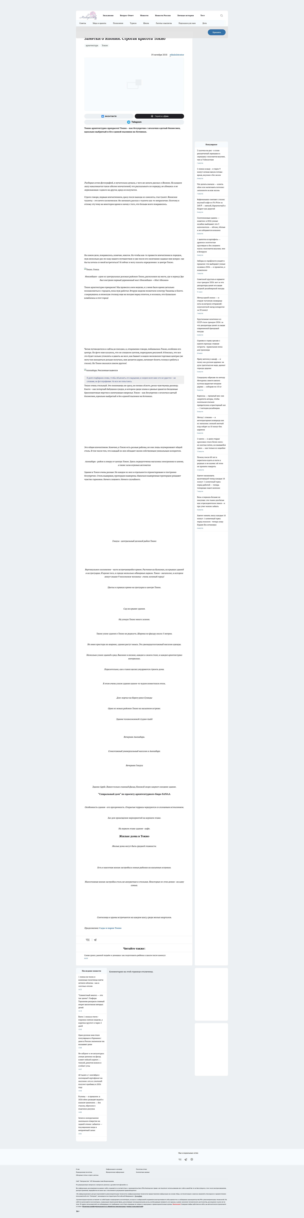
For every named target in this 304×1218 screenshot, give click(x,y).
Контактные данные (143, 1172)
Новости (144, 15)
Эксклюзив (108, 15)
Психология (118, 23)
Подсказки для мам (187, 23)
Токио (105, 45)
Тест (202, 15)
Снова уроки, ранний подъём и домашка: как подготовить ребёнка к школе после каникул (125, 956)
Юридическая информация (115, 1172)
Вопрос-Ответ (127, 15)
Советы (82, 23)
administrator (177, 54)
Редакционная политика (84, 1172)
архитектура (92, 45)
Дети (204, 23)
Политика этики (141, 1169)
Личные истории (185, 15)
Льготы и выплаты (164, 23)
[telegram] (96, 940)
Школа (146, 23)
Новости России (163, 15)
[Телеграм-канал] (134, 122)
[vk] (88, 940)
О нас (78, 1169)
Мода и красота (99, 23)
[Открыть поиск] (221, 15)
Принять (217, 32)
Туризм (133, 23)
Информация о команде (114, 1169)
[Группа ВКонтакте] (109, 116)
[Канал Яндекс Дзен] (159, 116)
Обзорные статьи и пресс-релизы (87, 1175)
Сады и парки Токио (110, 928)
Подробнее (138, 1196)
